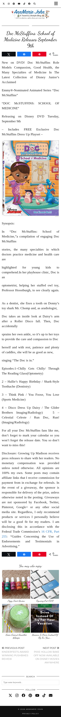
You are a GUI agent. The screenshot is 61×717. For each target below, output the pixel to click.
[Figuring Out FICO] (45, 584)
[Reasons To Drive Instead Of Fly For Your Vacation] (45, 618)
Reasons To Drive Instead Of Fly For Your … (45, 636)
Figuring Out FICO (45, 600)
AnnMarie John (34, 709)
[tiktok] (44, 695)
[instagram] (17, 695)
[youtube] (37, 695)
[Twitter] (4, 3)
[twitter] (10, 695)
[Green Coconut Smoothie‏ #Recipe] (16, 618)
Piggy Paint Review (16, 600)
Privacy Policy (30, 714)
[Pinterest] (14, 3)
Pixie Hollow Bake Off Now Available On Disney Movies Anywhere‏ (46, 655)
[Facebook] (29, 3)
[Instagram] (9, 3)
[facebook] (23, 695)
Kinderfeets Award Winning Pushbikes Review (15, 653)
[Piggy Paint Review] (16, 584)
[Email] (50, 695)
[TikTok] (24, 3)
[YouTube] (19, 3)
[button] (57, 3)
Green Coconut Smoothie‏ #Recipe (16, 636)
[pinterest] (30, 695)
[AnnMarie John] (30, 10)
